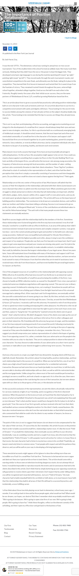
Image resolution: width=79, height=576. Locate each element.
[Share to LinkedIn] (15, 50)
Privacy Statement (36, 536)
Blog (6, 533)
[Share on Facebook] (5, 50)
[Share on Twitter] (10, 50)
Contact (7, 536)
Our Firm (7, 525)
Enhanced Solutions (62, 552)
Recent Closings (35, 533)
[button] (43, 565)
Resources (33, 529)
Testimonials (9, 529)
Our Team (33, 525)
